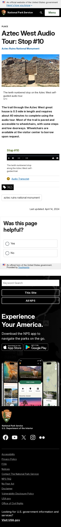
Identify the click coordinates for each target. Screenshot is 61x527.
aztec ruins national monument (22, 197)
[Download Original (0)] (53, 158)
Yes (13, 243)
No (12, 252)
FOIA (4, 464)
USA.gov (6, 498)
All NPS (30, 300)
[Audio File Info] (57, 158)
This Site (30, 292)
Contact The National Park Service (20, 474)
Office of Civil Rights (12, 503)
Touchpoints (23, 267)
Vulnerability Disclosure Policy (18, 493)
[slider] (33, 155)
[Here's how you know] (30, 4)
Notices (6, 469)
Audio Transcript (20, 178)
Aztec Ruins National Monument (20, 48)
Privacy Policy (9, 459)
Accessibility (8, 454)
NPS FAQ (6, 478)
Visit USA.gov (11, 520)
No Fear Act (8, 483)
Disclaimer (7, 488)
